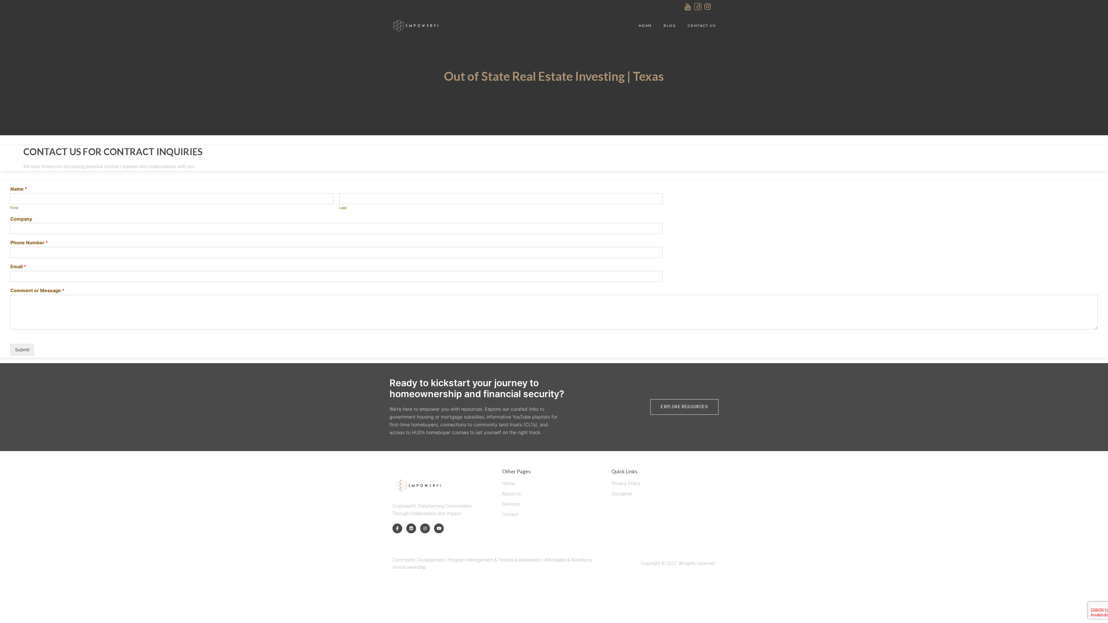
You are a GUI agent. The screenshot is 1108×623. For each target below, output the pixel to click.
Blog (670, 25)
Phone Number (29, 242)
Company (21, 219)
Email (18, 266)
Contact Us (702, 25)
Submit (22, 349)
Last (343, 207)
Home (645, 25)
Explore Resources (684, 407)
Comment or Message (37, 290)
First (14, 207)
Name (18, 189)
